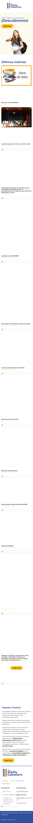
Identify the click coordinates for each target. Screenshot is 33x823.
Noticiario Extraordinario (9, 471)
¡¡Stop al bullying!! (7, 546)
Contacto (5, 781)
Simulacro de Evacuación (9, 419)
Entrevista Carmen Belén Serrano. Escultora (16, 324)
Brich (13, 820)
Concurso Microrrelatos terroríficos (12, 368)
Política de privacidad (17, 781)
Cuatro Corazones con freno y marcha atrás (15, 144)
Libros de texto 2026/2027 (9, 102)
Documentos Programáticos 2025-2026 (14, 504)
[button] (16, 668)
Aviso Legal (5, 783)
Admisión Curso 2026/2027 (10, 256)
